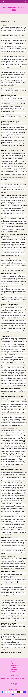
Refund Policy (14, 669)
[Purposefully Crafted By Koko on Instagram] (16, 684)
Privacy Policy (14, 673)
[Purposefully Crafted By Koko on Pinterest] (13, 684)
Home (2, 16)
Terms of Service (14, 671)
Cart (26, 1)
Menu (4, 1)
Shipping (14, 667)
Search (14, 663)
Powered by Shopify (13, 689)
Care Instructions (14, 665)
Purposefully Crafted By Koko (14, 8)
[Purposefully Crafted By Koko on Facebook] (11, 684)
